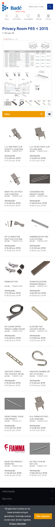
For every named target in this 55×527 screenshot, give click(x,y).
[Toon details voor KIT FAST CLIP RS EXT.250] (40, 448)
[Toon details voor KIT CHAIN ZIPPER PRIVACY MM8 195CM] (15, 314)
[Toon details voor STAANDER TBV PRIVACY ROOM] (40, 179)
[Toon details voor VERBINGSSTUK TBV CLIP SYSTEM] (40, 224)
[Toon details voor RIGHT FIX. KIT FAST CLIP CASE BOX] (15, 179)
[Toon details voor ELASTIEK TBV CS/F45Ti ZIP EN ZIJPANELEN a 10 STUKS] (40, 314)
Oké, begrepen (43, 516)
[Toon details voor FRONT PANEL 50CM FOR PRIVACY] (15, 404)
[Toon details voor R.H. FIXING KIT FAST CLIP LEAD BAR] (40, 404)
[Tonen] (49, 114)
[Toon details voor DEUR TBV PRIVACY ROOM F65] (15, 448)
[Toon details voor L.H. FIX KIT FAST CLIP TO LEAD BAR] (40, 134)
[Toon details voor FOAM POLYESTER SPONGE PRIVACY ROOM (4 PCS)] (40, 269)
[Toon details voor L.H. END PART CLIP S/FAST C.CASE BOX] (15, 134)
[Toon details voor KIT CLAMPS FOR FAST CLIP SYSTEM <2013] (15, 224)
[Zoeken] (50, 7)
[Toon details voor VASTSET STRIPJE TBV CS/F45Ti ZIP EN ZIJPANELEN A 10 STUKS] (15, 359)
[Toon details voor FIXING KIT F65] (15, 269)
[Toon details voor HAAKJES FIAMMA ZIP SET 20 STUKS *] (40, 359)
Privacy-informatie (17, 523)
